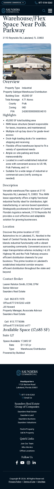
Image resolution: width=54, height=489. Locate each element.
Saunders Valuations (27, 422)
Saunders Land (27, 415)
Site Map (41, 481)
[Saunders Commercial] (11, 10)
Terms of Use (29, 481)
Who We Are (27, 447)
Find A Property (27, 429)
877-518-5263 (45, 3)
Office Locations (27, 451)
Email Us (28, 397)
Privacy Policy (15, 481)
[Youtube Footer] (22, 462)
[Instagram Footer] (28, 462)
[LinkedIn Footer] (34, 462)
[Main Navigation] (48, 10)
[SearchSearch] (43, 10)
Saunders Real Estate (27, 411)
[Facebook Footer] (17, 462)
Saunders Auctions (27, 419)
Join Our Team (27, 443)
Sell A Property (27, 432)
